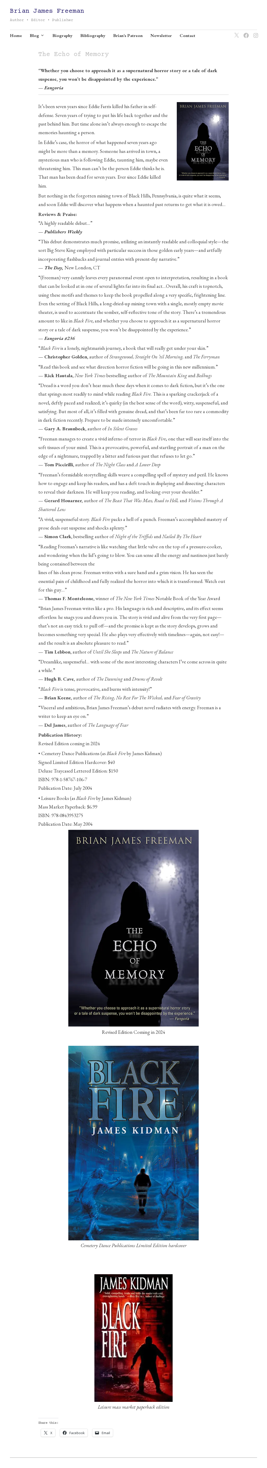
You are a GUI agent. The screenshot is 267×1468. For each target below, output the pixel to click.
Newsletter (161, 35)
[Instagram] (255, 32)
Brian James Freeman (47, 11)
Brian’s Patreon (128, 35)
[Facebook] (245, 32)
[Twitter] (235, 32)
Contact (187, 35)
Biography (62, 35)
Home (16, 35)
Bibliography (92, 35)
